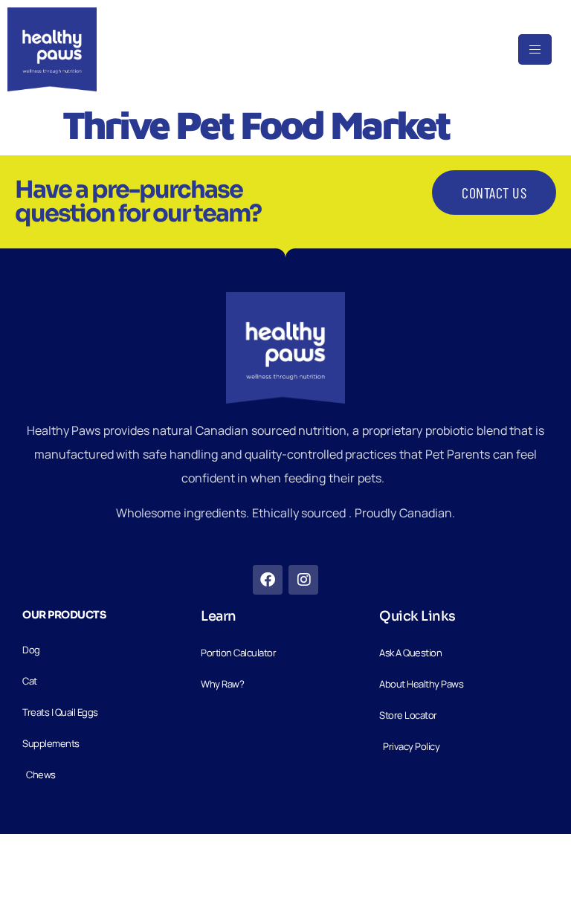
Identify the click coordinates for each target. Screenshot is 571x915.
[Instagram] (303, 580)
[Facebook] (268, 580)
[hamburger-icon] (535, 49)
